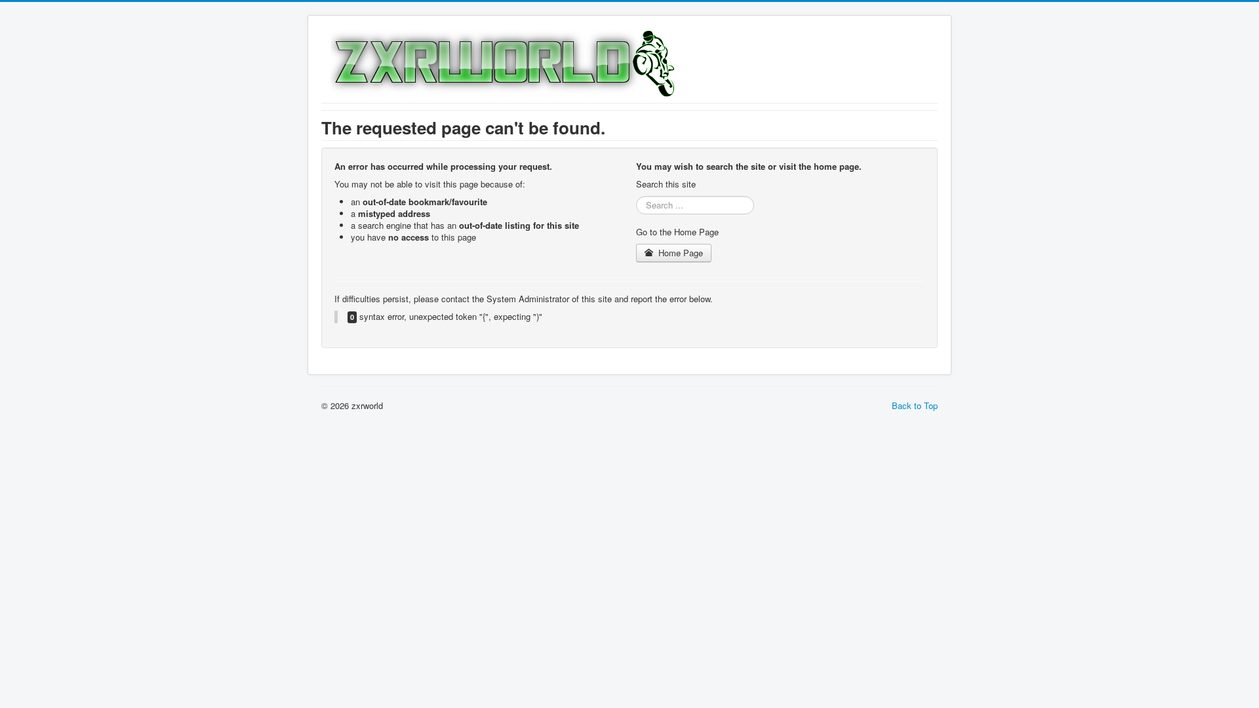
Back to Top (915, 405)
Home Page (679, 252)
